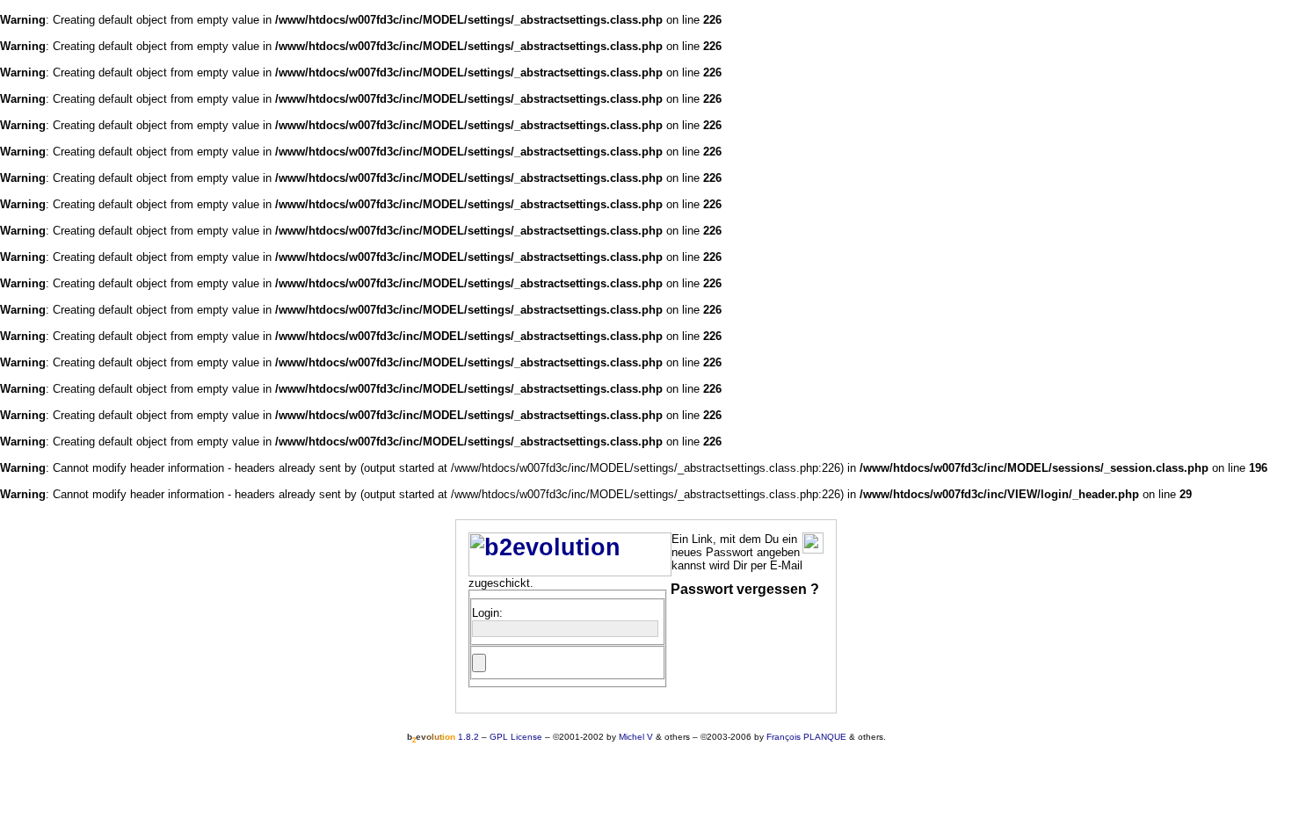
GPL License (516, 737)
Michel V (636, 737)
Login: (487, 612)
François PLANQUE (806, 737)
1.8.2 (443, 737)
